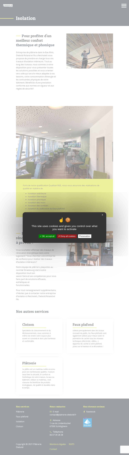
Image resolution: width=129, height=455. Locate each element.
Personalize (84, 236)
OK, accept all (47, 236)
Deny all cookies (67, 236)
